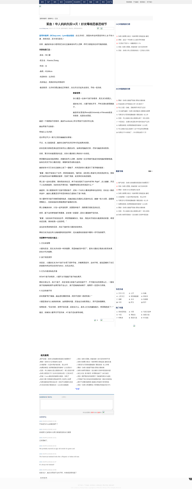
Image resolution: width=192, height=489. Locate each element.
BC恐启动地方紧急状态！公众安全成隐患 (54, 385)
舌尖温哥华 (77, 2)
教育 (61, 2)
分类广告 (109, 2)
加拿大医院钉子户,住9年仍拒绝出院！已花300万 (56, 373)
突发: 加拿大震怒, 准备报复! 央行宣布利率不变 (94, 359)
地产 (48, 2)
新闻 (42, 2)
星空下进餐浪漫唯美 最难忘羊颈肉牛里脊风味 (93, 382)
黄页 (103, 2)
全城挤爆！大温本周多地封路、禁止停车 (54, 365)
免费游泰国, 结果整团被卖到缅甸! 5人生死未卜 (56, 367)
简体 (127, 2)
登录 (92, 412)
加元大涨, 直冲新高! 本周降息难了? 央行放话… (94, 373)
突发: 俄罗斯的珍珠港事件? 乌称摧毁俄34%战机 (94, 376)
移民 (55, 2)
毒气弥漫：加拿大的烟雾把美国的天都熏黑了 (55, 359)
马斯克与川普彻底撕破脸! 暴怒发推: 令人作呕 (93, 365)
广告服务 (136, 2)
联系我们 (142, 2)
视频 (90, 2)
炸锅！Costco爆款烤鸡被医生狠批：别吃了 (54, 376)
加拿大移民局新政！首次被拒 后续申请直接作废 (94, 370)
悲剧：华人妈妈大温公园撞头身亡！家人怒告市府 (57, 370)
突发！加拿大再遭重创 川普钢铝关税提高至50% (94, 385)
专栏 (84, 2)
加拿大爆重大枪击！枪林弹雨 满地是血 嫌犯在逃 (94, 362)
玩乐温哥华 (68, 2)
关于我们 (149, 2)
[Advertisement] (134, 30)
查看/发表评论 (78, 28)
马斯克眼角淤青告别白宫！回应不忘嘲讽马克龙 (56, 382)
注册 (98, 412)
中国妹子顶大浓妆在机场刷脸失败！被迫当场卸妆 (95, 379)
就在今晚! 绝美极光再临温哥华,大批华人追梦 (55, 379)
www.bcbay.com (43, 28)
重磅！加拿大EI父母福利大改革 (51, 362)
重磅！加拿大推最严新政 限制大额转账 (91, 367)
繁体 (130, 2)
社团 (97, 2)
